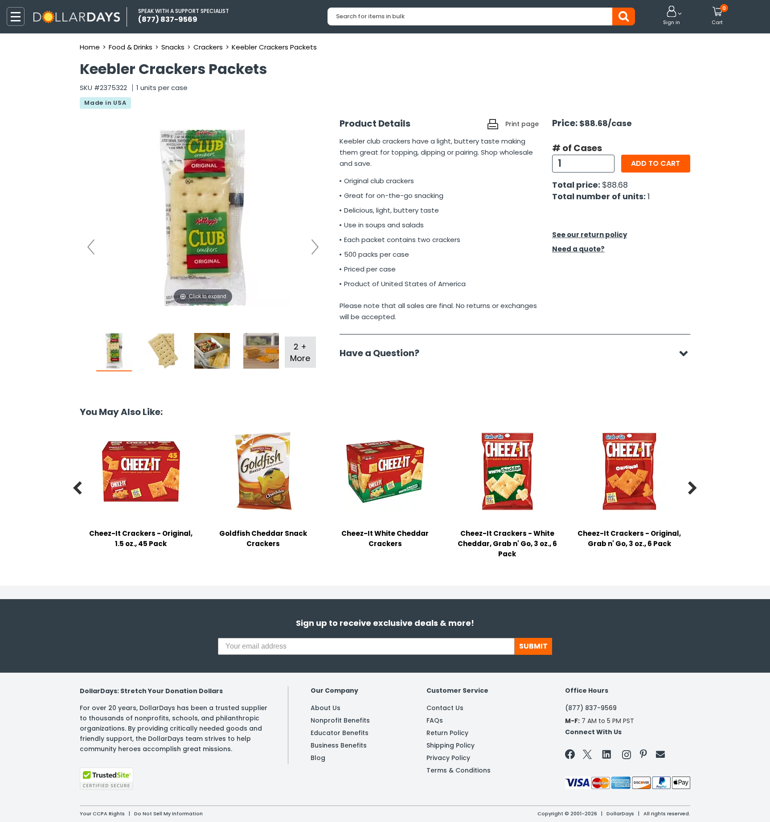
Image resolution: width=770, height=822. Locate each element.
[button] (671, 16)
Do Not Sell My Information (168, 813)
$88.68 (615, 184)
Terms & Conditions (458, 770)
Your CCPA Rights (102, 813)
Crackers (208, 47)
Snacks (172, 47)
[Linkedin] (607, 753)
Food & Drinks (130, 47)
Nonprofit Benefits (340, 720)
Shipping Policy (450, 745)
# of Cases (577, 148)
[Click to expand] (203, 217)
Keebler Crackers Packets (274, 47)
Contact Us (444, 707)
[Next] (315, 247)
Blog (318, 757)
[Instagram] (626, 756)
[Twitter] (587, 756)
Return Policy (447, 732)
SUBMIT (533, 646)
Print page (522, 123)
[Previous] (91, 247)
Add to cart (655, 163)
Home (90, 47)
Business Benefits (339, 745)
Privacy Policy (448, 757)
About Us (325, 707)
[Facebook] (571, 756)
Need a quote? (578, 249)
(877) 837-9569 (591, 707)
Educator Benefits (340, 732)
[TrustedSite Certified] (106, 779)
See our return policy (589, 234)
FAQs (434, 720)
